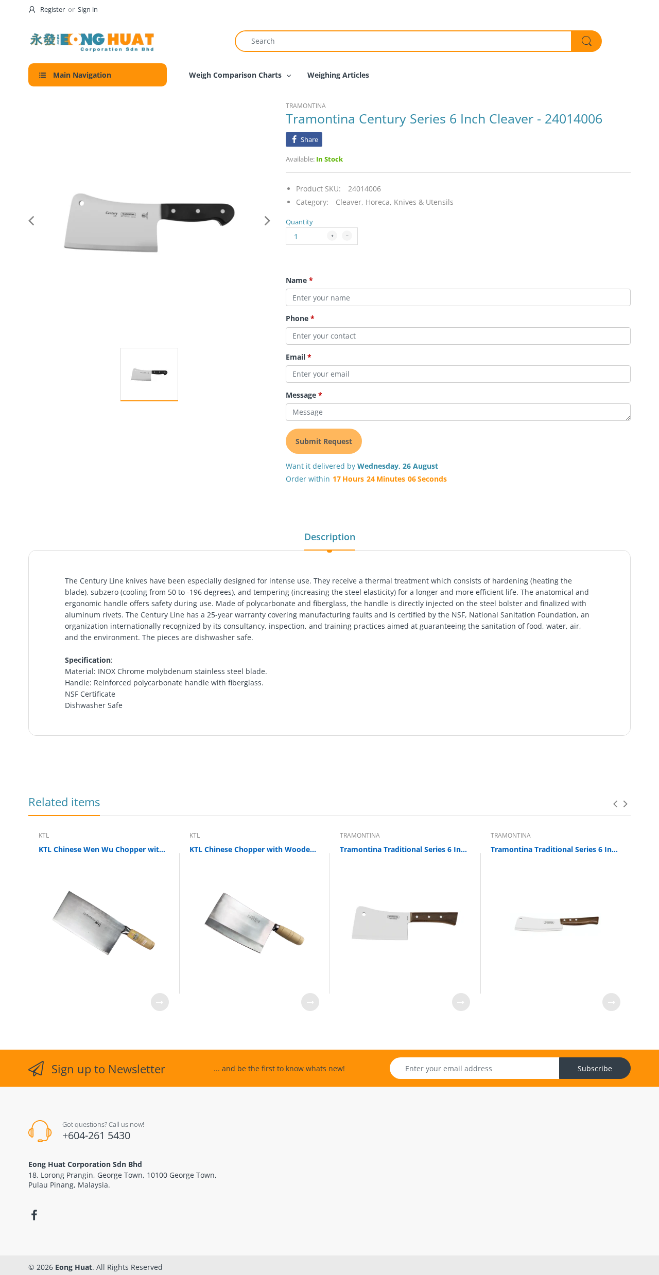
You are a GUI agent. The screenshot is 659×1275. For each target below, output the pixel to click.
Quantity (299, 221)
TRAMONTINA (306, 105)
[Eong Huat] (92, 41)
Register (52, 9)
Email (298, 357)
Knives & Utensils (424, 202)
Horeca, (379, 202)
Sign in (88, 9)
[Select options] (160, 1002)
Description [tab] (329, 536)
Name (299, 280)
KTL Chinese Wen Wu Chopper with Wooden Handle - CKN (104, 849)
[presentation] (615, 803)
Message (304, 395)
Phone (300, 318)
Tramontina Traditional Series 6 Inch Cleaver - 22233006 (556, 849)
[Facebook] (34, 1215)
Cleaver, (349, 202)
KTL (44, 835)
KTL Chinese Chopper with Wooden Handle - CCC (254, 849)
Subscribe (595, 1068)
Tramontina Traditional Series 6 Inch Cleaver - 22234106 (405, 849)
